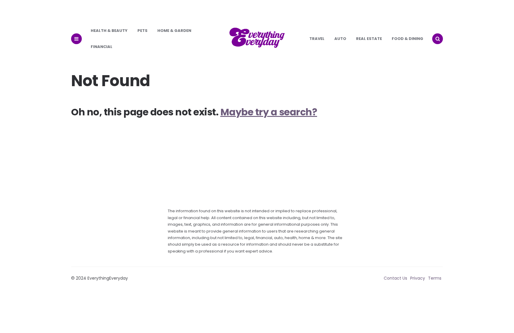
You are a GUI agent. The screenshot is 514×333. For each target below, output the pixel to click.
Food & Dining (407, 38)
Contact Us (395, 278)
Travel (317, 38)
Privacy (417, 278)
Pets (142, 30)
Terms (434, 278)
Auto (340, 38)
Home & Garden (174, 30)
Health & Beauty (109, 30)
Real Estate (369, 38)
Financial (101, 46)
